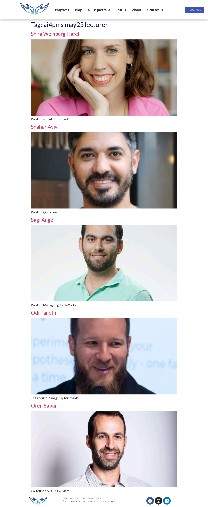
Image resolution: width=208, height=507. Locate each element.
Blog (78, 10)
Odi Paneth (43, 312)
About (136, 10)
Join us (121, 10)
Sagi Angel (43, 220)
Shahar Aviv (44, 127)
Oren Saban (44, 405)
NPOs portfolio (99, 10)
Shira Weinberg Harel (55, 34)
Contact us (155, 10)
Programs (62, 10)
